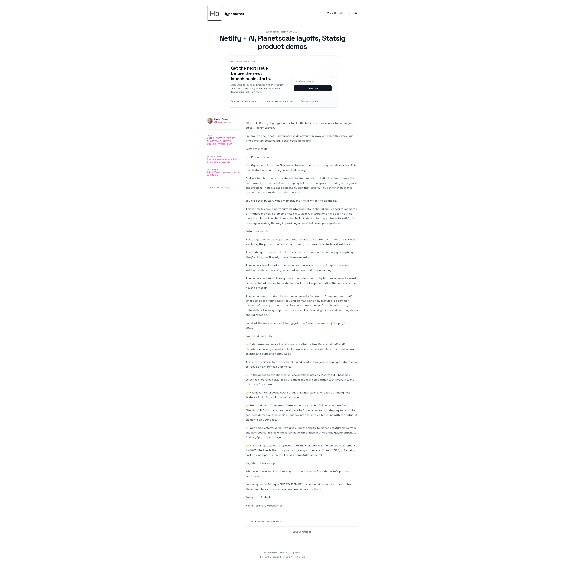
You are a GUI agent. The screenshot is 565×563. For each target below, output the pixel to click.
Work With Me (335, 13)
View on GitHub (273, 521)
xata (229, 144)
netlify (231, 138)
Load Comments (302, 531)
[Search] (349, 13)
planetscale (214, 141)
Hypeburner (296, 552)
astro (210, 138)
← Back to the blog (218, 187)
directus (220, 138)
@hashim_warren (222, 122)
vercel (221, 144)
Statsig (226, 141)
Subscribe (313, 88)
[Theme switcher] (356, 13)
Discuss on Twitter (255, 521)
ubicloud (212, 144)
